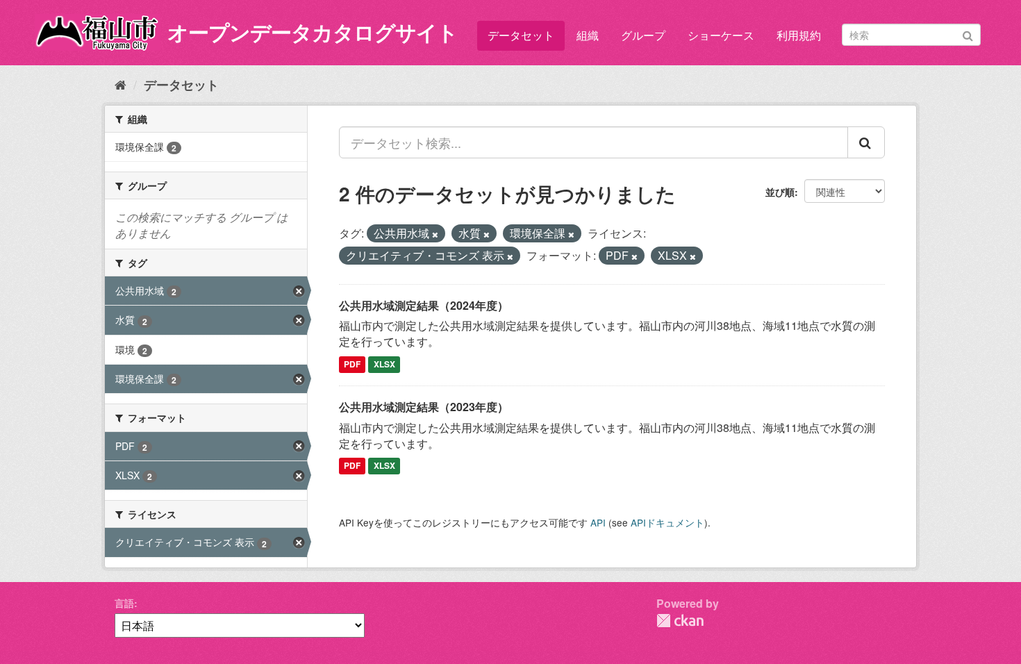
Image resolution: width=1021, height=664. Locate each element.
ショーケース (721, 35)
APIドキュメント (667, 522)
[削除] (435, 234)
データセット (521, 35)
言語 (124, 603)
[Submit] (968, 34)
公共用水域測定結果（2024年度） (423, 305)
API (598, 522)
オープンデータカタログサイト (312, 32)
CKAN (680, 620)
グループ (643, 35)
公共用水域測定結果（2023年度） (423, 407)
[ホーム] (120, 84)
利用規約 (799, 35)
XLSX (384, 364)
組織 (587, 35)
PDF (352, 364)
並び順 (780, 192)
